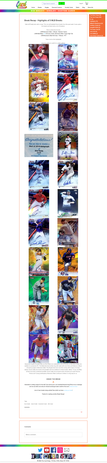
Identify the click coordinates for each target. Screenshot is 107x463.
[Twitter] (40, 450)
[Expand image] (67, 87)
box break (27, 404)
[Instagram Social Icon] (60, 450)
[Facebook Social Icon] (53, 450)
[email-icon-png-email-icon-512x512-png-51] (66, 450)
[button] (87, 3)
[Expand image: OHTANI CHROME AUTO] (38, 58)
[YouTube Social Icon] (47, 450)
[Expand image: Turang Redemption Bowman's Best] (38, 145)
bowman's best (42, 404)
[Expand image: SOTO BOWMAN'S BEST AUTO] (67, 58)
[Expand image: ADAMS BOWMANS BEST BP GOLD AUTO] (38, 87)
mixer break (34, 404)
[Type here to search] (61, 3)
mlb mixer (50, 404)
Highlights (27, 407)
